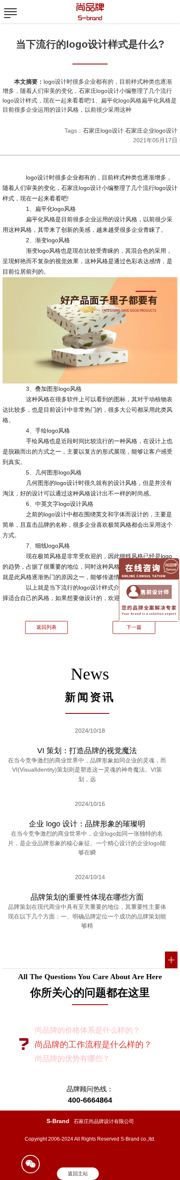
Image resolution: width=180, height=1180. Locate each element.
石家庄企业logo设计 (151, 130)
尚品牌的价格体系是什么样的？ (87, 1030)
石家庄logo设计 (103, 130)
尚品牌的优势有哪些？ (72, 1058)
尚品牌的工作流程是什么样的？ (93, 1044)
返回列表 (46, 627)
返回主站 (78, 1174)
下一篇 (133, 627)
